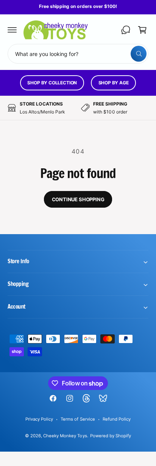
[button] (12, 30)
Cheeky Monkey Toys (65, 435)
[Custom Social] (103, 398)
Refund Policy (117, 419)
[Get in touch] (125, 30)
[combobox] (78, 54)
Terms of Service (78, 419)
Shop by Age (113, 82)
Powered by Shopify (110, 435)
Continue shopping (78, 199)
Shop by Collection (52, 82)
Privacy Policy (39, 419)
